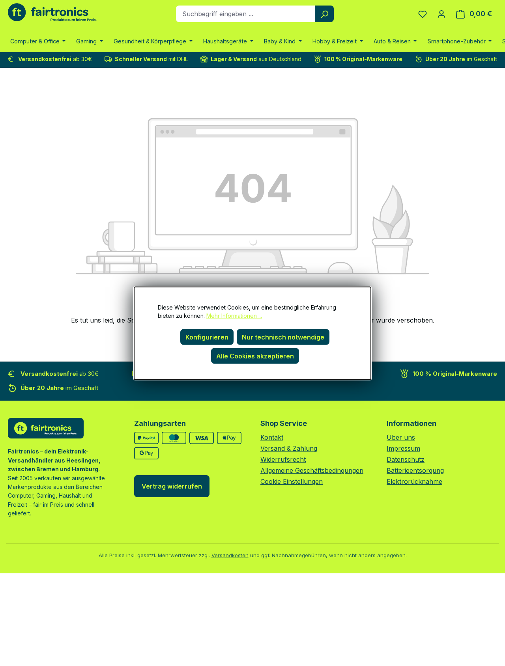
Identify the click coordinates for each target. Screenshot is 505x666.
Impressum (403, 448)
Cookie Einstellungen (291, 481)
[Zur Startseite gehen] (52, 12)
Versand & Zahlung (288, 448)
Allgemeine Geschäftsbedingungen (311, 470)
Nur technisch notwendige (283, 337)
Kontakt (271, 437)
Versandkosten (230, 555)
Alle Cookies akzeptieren (255, 356)
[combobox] (245, 14)
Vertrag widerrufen (172, 486)
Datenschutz (406, 459)
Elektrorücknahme (414, 481)
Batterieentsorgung (415, 470)
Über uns (401, 437)
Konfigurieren (206, 337)
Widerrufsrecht (283, 459)
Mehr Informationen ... (234, 315)
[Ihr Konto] (441, 14)
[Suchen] (324, 14)
